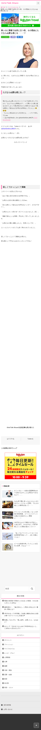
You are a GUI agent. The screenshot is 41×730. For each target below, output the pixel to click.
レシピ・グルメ (9, 653)
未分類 (6, 683)
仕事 (5, 661)
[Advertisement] (20, 164)
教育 (5, 679)
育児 (25, 37)
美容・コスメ (8, 687)
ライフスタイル (13, 7)
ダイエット (8, 640)
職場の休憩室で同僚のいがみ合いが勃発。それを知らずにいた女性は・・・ (21, 602)
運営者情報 (7, 705)
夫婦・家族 (19, 37)
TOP (3, 7)
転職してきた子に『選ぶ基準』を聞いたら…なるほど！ (21, 621)
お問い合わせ (8, 709)
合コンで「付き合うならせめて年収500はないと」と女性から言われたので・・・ (21, 627)
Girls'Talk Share (9, 3)
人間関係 (13, 37)
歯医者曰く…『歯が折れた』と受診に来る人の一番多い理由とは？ (21, 608)
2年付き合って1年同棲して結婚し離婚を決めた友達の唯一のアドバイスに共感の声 (21, 614)
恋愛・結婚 (8, 674)
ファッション (8, 644)
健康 (5, 666)
